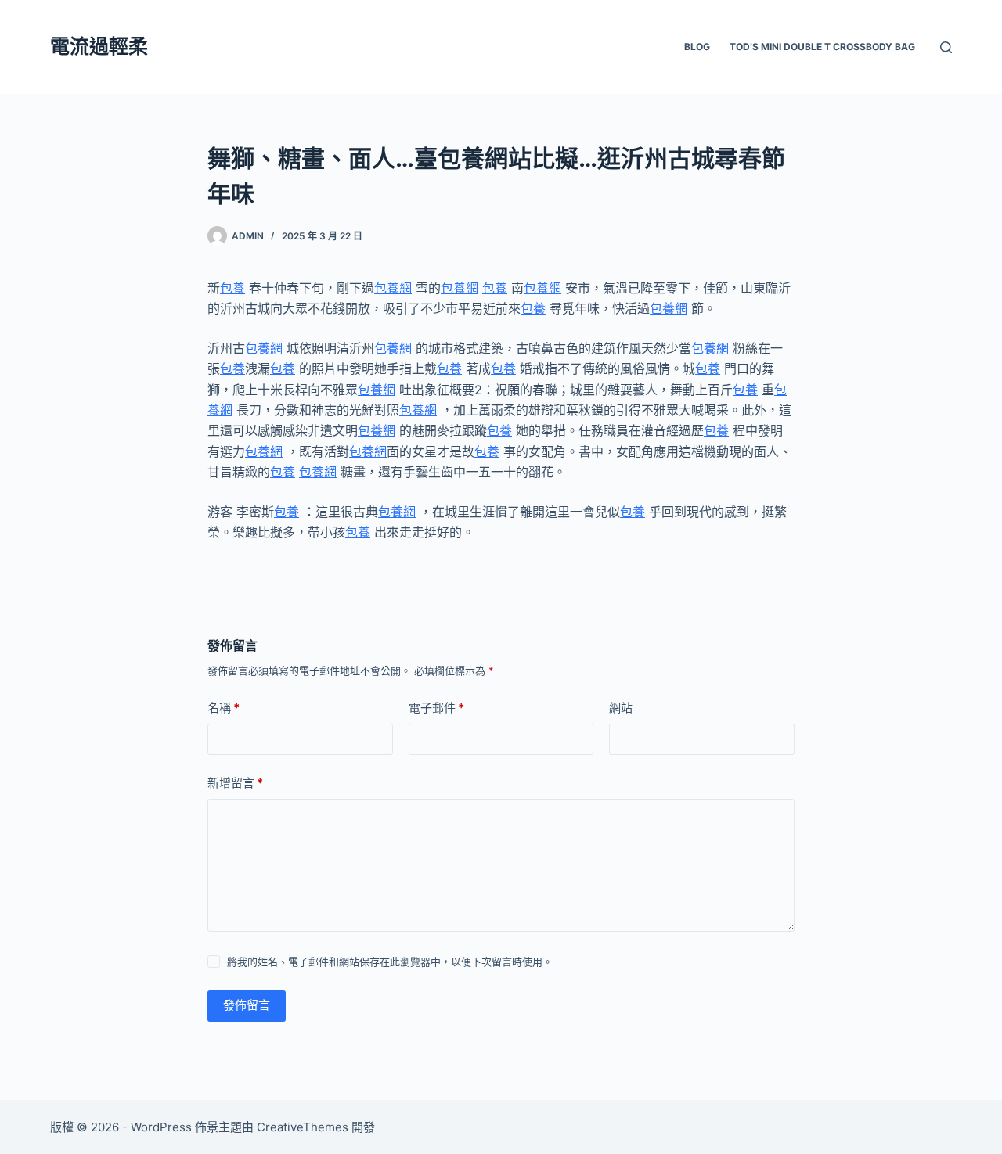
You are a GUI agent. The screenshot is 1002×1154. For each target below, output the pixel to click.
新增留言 (235, 782)
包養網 (393, 288)
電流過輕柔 (99, 46)
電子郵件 (436, 707)
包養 (232, 288)
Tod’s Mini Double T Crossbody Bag (822, 46)
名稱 (223, 707)
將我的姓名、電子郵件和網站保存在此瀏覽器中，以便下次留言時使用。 (390, 961)
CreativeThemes (302, 1127)
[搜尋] (946, 47)
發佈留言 (246, 1005)
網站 (621, 707)
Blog (697, 46)
